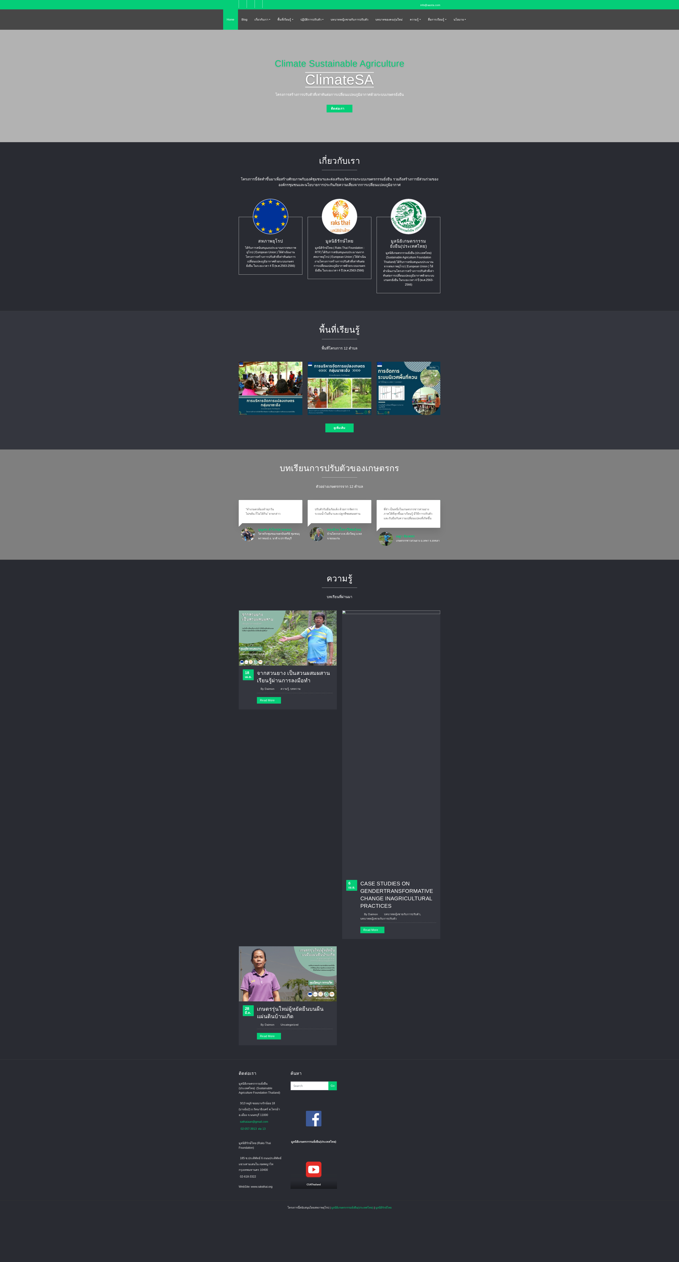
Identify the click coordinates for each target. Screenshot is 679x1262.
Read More (267, 700)
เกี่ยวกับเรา (261, 19)
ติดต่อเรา (337, 108)
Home (230, 19)
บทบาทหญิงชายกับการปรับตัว (349, 19)
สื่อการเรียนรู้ (436, 19)
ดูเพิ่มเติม (339, 427)
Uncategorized (289, 1024)
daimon (267, 688)
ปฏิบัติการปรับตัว (311, 19)
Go (333, 1085)
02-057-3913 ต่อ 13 (253, 1128)
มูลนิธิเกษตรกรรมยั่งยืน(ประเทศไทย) (352, 1207)
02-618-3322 (248, 1176)
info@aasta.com (430, 5)
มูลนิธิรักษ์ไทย (339, 241)
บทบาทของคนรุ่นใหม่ (389, 19)
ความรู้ (414, 19)
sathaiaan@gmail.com (254, 1121)
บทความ (295, 688)
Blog (245, 19)
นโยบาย (459, 19)
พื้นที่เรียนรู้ (284, 19)
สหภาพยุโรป (270, 241)
